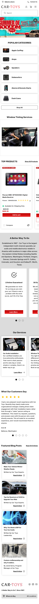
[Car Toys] (10, 7)
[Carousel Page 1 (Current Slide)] (16, 320)
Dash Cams (16, 98)
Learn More (13, 312)
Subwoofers (17, 77)
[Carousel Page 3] (23, 320)
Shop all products (31, 161)
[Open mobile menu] (35, 7)
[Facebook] (29, 584)
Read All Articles (32, 446)
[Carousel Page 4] (23, 435)
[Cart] (31, 7)
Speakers (15, 68)
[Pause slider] (35, 20)
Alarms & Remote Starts (21, 88)
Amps (14, 59)
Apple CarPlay (17, 50)
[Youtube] (36, 584)
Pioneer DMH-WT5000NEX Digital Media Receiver (14, 196)
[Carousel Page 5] (26, 435)
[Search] (4, 13)
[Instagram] (33, 584)
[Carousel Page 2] (19, 320)
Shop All (20, 107)
